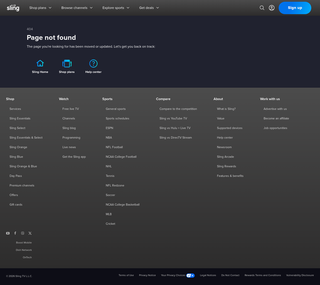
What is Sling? (226, 109)
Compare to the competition (178, 109)
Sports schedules (117, 118)
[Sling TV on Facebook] (15, 233)
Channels (68, 118)
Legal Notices (208, 275)
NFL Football (114, 147)
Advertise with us (275, 109)
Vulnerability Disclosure (300, 275)
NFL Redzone (115, 185)
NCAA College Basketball (123, 204)
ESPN (109, 128)
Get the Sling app (74, 156)
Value (220, 118)
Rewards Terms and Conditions (263, 275)
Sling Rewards (226, 166)
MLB (109, 214)
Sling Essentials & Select (26, 137)
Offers (14, 195)
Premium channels (22, 185)
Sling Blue (16, 156)
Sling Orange (18, 147)
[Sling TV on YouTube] (8, 233)
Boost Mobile (24, 242)
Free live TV (70, 109)
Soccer (110, 195)
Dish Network (24, 250)
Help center (225, 137)
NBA (109, 137)
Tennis (110, 176)
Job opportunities (275, 128)
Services (15, 109)
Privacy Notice (147, 275)
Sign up (295, 8)
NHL (109, 166)
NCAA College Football (121, 156)
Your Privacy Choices (173, 275)
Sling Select (17, 128)
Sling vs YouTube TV (173, 118)
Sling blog (69, 128)
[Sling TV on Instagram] (22, 233)
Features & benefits (230, 176)
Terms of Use (126, 275)
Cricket (110, 223)
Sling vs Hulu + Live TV (175, 128)
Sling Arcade (225, 156)
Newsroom (224, 147)
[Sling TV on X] (30, 233)
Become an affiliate (276, 118)
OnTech (27, 257)
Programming (71, 137)
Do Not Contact (230, 275)
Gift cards (16, 204)
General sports (116, 109)
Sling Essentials (20, 118)
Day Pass (16, 176)
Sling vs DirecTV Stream (176, 137)
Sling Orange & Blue (23, 166)
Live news (69, 147)
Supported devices (230, 128)
